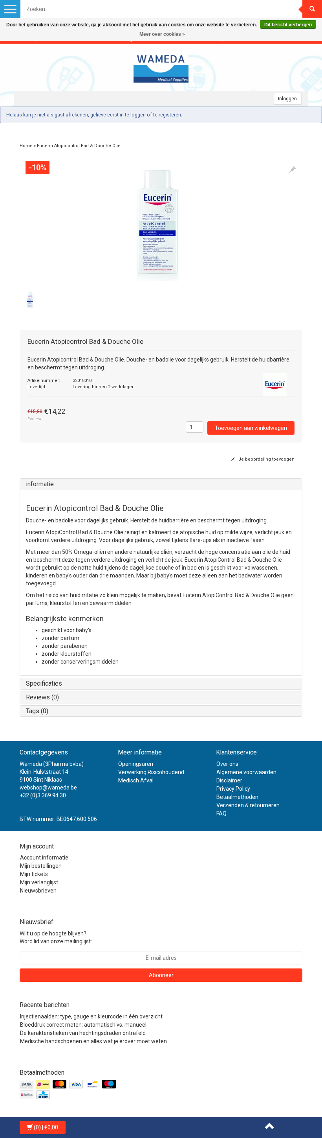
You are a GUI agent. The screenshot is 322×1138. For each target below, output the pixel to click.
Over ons (227, 764)
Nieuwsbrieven (38, 890)
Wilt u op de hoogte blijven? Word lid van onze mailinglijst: (56, 937)
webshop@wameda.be (48, 787)
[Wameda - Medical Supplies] (161, 67)
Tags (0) (37, 711)
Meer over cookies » (162, 34)
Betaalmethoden (237, 797)
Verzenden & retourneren (248, 805)
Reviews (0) (42, 697)
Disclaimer (229, 780)
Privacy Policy (233, 789)
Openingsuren (135, 764)
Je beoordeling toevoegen (266, 459)
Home (26, 145)
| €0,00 (46, 1127)
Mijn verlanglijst (39, 882)
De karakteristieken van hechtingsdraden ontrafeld (83, 1033)
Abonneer (161, 975)
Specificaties (44, 683)
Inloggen (287, 98)
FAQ (221, 813)
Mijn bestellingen (41, 866)
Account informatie (44, 857)
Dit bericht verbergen (288, 25)
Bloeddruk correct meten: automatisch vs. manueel (83, 1025)
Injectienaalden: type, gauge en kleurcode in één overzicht (91, 1016)
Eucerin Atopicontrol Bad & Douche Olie (79, 145)
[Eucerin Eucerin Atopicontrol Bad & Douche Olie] (161, 222)
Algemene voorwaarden (246, 772)
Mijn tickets (34, 874)
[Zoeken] (312, 9)
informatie (40, 484)
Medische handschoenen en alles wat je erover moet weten (93, 1041)
